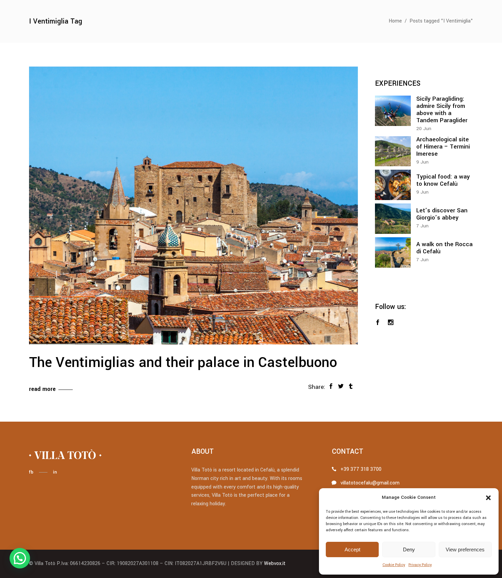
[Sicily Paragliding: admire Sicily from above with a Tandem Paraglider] (393, 111)
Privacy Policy (420, 564)
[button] (488, 497)
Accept (352, 549)
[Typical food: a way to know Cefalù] (393, 185)
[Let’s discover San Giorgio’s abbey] (393, 218)
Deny (409, 549)
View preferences (465, 549)
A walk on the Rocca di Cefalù (444, 248)
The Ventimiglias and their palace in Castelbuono (183, 362)
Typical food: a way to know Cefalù (443, 180)
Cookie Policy (393, 564)
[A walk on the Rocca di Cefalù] (393, 252)
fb (31, 472)
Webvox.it (274, 563)
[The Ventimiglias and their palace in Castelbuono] (193, 205)
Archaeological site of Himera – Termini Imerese (443, 146)
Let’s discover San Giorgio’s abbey (442, 214)
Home (395, 21)
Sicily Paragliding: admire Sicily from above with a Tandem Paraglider (442, 110)
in (55, 472)
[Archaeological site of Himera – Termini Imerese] (393, 151)
